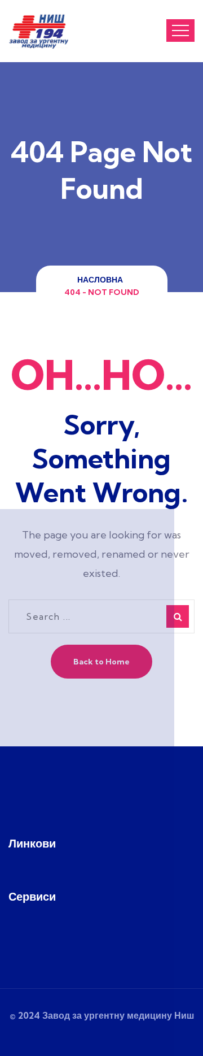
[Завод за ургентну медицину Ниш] (38, 31)
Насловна (101, 280)
